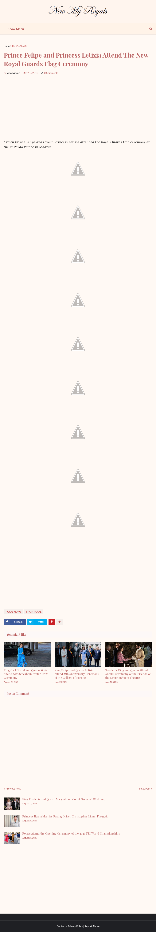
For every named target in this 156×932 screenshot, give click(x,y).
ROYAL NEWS (19, 45)
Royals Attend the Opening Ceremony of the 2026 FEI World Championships (71, 833)
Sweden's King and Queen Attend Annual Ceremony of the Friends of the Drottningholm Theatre (128, 674)
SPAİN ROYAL (33, 611)
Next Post (144, 788)
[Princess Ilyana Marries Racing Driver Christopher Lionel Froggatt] (12, 821)
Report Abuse (92, 926)
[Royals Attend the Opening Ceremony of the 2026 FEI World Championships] (12, 838)
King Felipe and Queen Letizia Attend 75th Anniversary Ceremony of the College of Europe (77, 674)
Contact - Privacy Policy (70, 926)
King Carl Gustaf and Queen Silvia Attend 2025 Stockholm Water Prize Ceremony (26, 674)
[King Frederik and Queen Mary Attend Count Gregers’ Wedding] (12, 804)
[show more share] (59, 622)
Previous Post (13, 788)
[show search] (151, 29)
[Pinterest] (52, 622)
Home (7, 45)
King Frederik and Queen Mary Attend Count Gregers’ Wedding (63, 799)
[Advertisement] (78, 107)
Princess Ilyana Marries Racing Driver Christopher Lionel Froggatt (65, 816)
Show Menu (16, 29)
